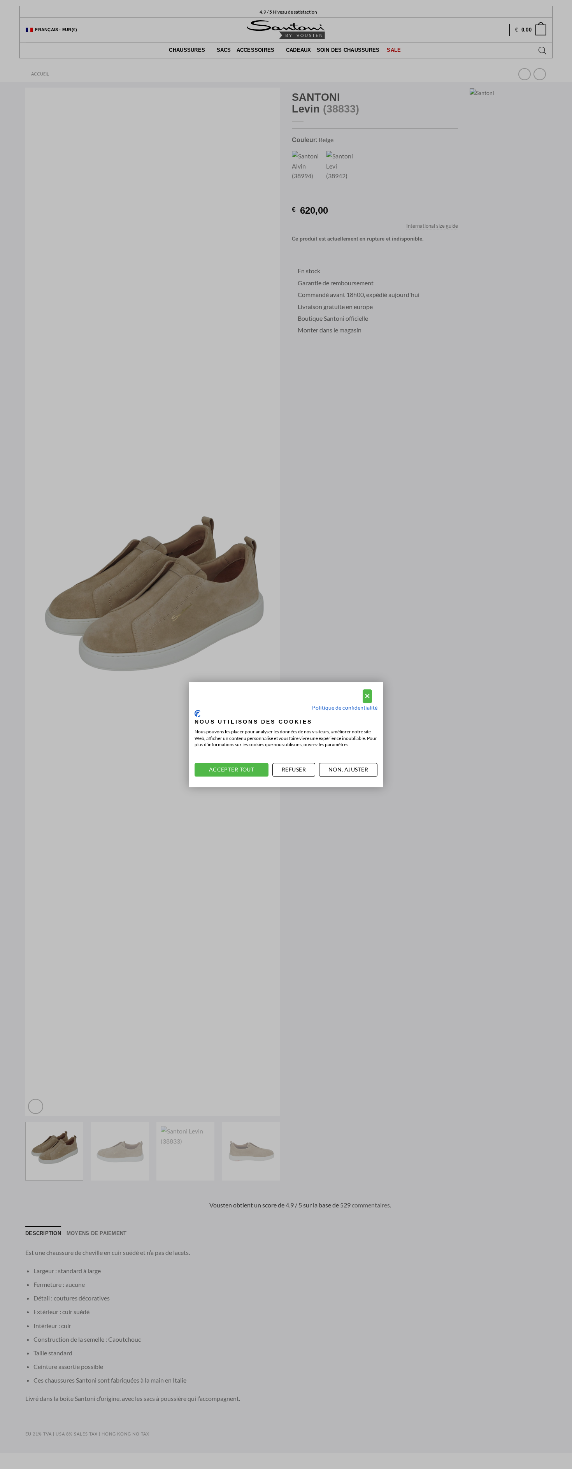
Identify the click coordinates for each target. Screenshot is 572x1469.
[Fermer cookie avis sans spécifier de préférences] (367, 696)
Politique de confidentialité (344, 707)
